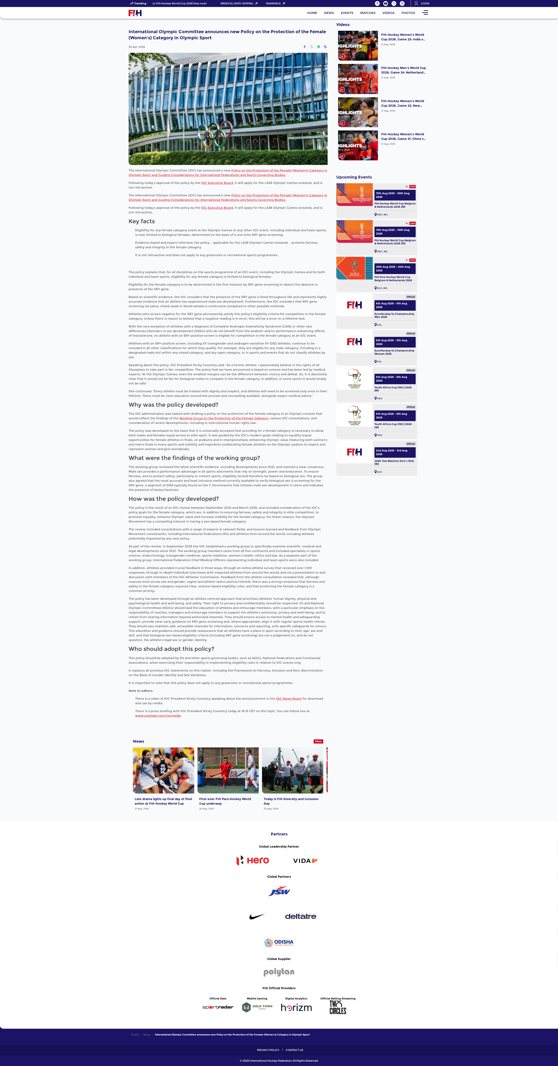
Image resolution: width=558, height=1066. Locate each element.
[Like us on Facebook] (377, 3)
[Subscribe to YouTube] (385, 3)
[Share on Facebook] (304, 46)
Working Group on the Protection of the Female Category (223, 418)
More (318, 741)
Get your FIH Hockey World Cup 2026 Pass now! (159, 3)
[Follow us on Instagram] (402, 3)
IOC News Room (289, 699)
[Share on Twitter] (311, 46)
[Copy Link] (325, 46)
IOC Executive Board (217, 183)
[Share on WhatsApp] (318, 46)
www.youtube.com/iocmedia (158, 716)
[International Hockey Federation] (149, 12)
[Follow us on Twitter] (393, 3)
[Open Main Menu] (425, 12)
